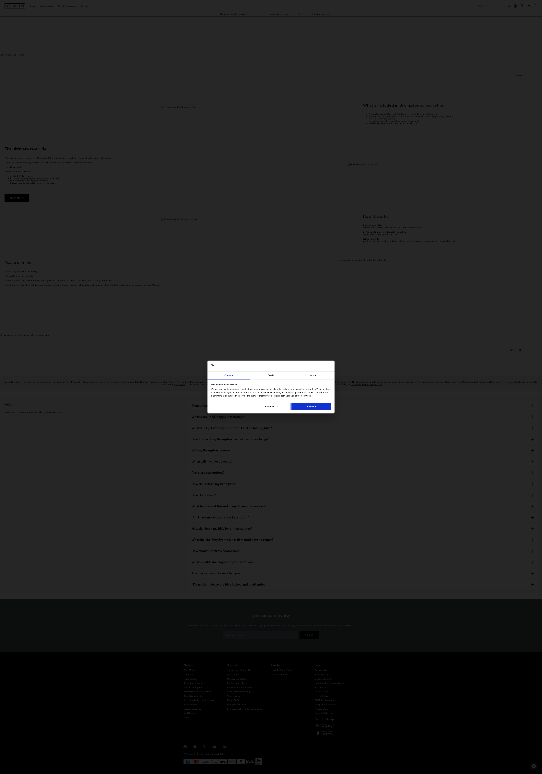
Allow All (311, 406)
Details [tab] (271, 375)
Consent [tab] (228, 375)
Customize (269, 406)
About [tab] (313, 375)
